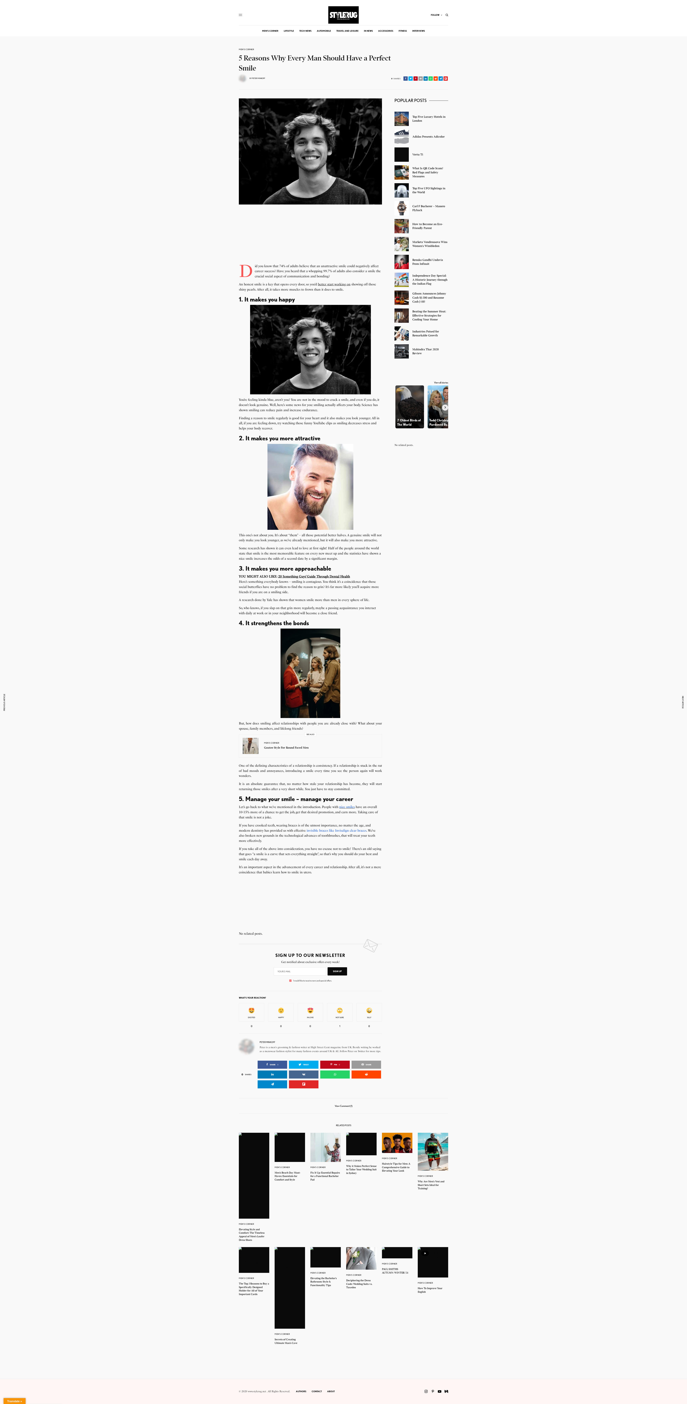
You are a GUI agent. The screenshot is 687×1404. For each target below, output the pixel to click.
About (331, 1391)
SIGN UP (337, 971)
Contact (317, 1391)
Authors (301, 1391)
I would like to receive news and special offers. (312, 981)
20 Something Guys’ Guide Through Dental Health (314, 576)
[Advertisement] (310, 238)
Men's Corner (246, 49)
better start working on (334, 284)
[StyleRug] (343, 15)
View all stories (441, 382)
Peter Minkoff (258, 78)
